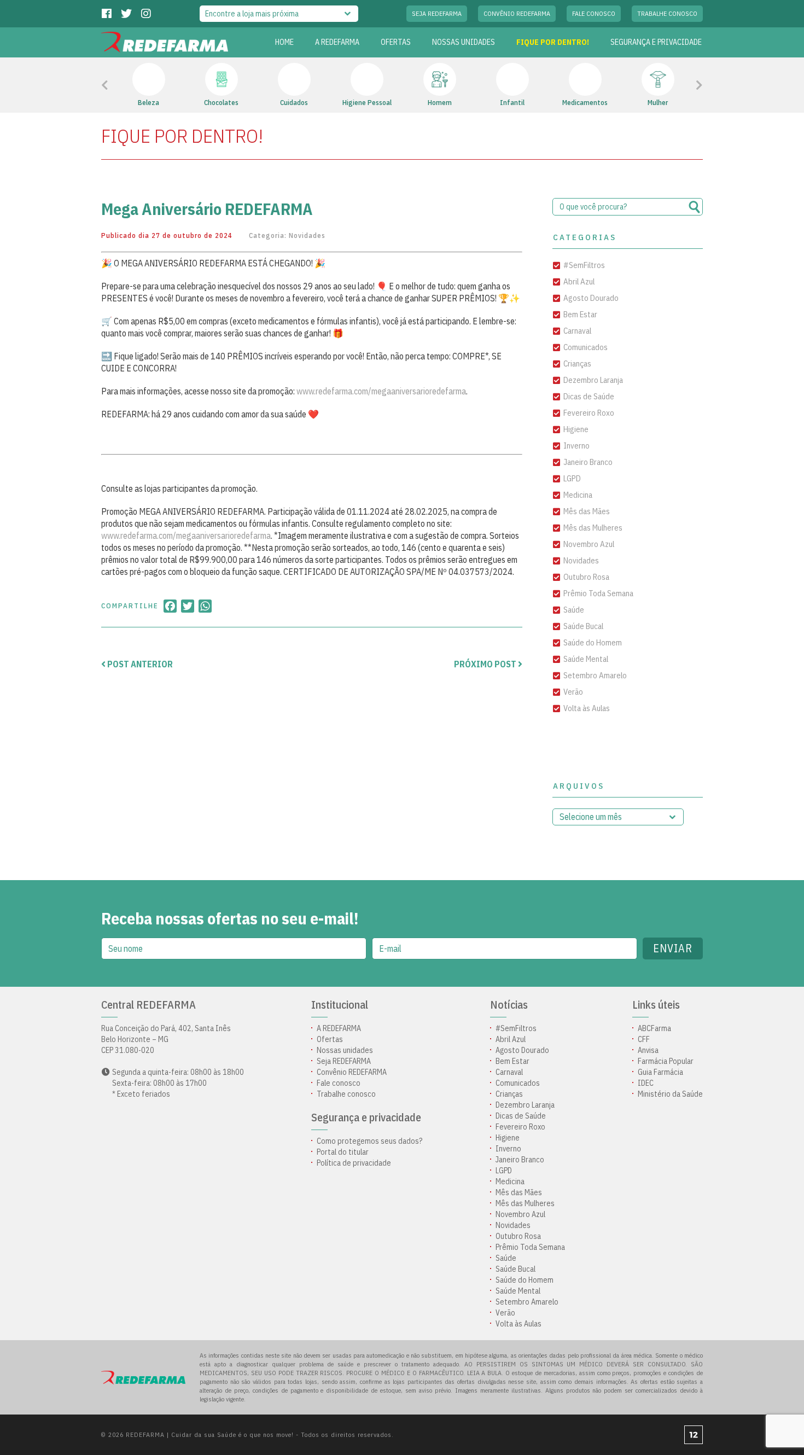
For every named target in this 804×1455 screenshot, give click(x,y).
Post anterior (139, 664)
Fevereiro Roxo (588, 413)
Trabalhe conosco (667, 13)
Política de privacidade (354, 1163)
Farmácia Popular (666, 1061)
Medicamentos (585, 102)
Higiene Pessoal (367, 102)
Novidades (307, 235)
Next (684, 85)
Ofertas (330, 1039)
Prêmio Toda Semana (598, 593)
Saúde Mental (585, 659)
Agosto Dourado (591, 298)
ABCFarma (654, 1028)
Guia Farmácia (660, 1072)
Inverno (576, 445)
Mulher (658, 102)
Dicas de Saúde (588, 396)
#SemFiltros (584, 265)
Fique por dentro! (552, 42)
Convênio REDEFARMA (516, 13)
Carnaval (577, 330)
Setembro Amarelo (595, 675)
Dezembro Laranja (593, 380)
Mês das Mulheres (592, 527)
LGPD (572, 478)
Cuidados (294, 102)
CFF (644, 1039)
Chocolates (221, 102)
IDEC (646, 1083)
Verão (573, 691)
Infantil (512, 102)
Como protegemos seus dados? (369, 1141)
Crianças (577, 363)
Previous (129, 85)
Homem (440, 102)
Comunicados (585, 347)
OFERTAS (396, 42)
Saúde (573, 609)
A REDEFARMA (337, 42)
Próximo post (486, 664)
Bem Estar (580, 314)
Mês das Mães (586, 511)
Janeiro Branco (588, 462)
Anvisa (648, 1050)
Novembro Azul (588, 544)
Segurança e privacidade (656, 42)
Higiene (576, 429)
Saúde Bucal (583, 626)
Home (284, 42)
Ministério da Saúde (670, 1094)
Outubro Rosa (586, 577)
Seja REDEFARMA (437, 13)
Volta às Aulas (586, 708)
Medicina (577, 495)
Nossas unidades (463, 42)
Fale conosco (593, 13)
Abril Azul (579, 281)
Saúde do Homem (592, 642)
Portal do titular (343, 1152)
